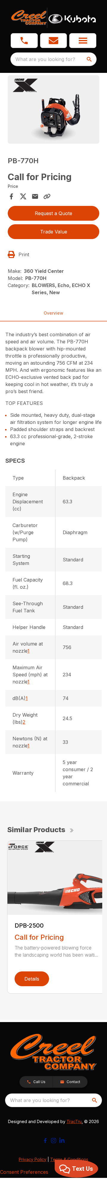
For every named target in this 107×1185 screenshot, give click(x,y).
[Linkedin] (62, 1140)
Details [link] (31, 979)
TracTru (74, 1121)
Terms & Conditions (69, 1159)
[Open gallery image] (53, 109)
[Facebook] (45, 1140)
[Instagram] (53, 1140)
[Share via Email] (35, 196)
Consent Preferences (24, 1172)
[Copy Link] (47, 196)
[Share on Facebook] (11, 196)
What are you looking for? (45, 59)
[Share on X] (23, 196)
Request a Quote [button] (53, 213)
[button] (24, 40)
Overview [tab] (53, 313)
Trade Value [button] (53, 232)
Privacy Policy (32, 1159)
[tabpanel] (53, 110)
